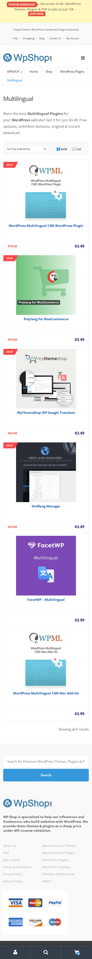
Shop (49, 71)
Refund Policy (13, 881)
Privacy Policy (12, 874)
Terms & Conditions (17, 867)
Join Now (36, 14)
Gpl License (11, 860)
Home (34, 71)
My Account (72, 38)
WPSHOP (13, 71)
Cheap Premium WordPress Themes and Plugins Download (46, 29)
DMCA (46, 881)
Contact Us (55, 38)
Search (46, 775)
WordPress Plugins (72, 71)
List (78, 149)
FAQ (15, 38)
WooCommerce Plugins (58, 853)
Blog (41, 38)
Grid (63, 149)
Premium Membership (58, 874)
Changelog (28, 38)
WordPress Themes (56, 867)
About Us (9, 846)
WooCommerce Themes (59, 846)
